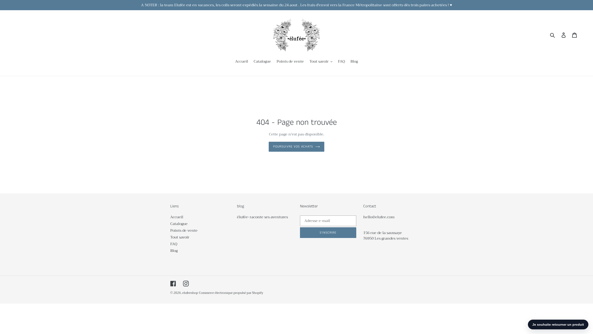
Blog (174, 250)
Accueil (176, 217)
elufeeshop (190, 292)
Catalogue (179, 224)
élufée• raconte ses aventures (262, 217)
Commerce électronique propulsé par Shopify (231, 292)
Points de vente (184, 230)
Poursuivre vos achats (293, 146)
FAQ (173, 244)
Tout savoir (179, 237)
